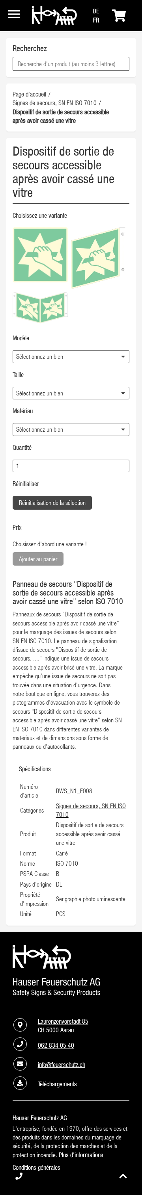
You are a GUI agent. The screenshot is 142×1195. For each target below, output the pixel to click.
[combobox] (71, 64)
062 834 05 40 (56, 1045)
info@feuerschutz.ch (61, 1064)
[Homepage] (54, 22)
